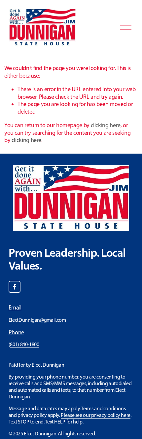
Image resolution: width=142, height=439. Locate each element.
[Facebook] (14, 287)
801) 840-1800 (24, 344)
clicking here (106, 125)
